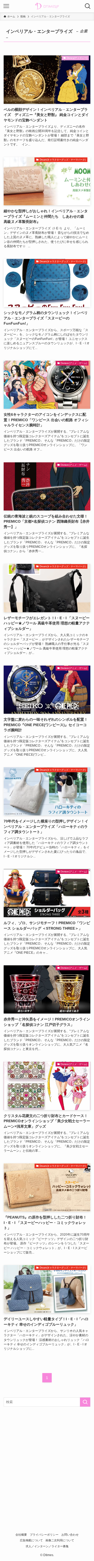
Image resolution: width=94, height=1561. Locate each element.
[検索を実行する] (85, 1402)
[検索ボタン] (87, 6)
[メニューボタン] (6, 6)
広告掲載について (31, 1540)
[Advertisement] (47, 1460)
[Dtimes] (47, 6)
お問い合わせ (70, 1534)
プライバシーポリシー (44, 1534)
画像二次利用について (59, 1540)
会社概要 (21, 1534)
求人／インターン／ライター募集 (47, 1546)
